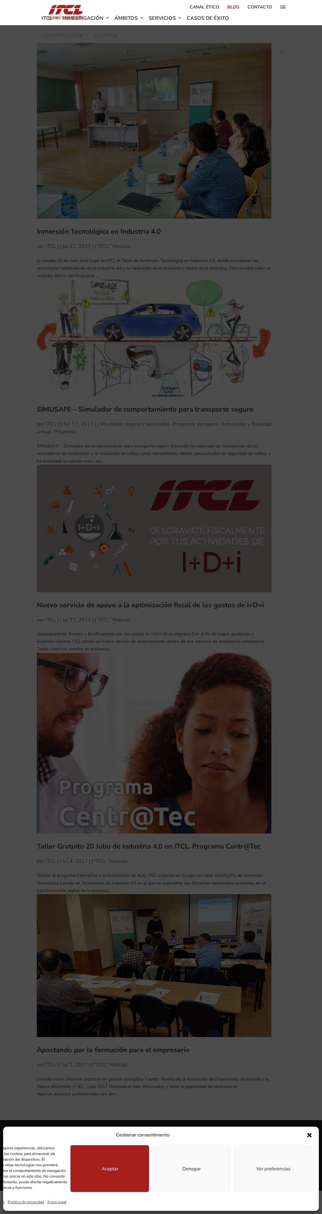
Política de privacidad (26, 1202)
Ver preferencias (273, 1169)
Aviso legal (56, 1202)
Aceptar (110, 1169)
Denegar (191, 1169)
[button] (309, 1135)
